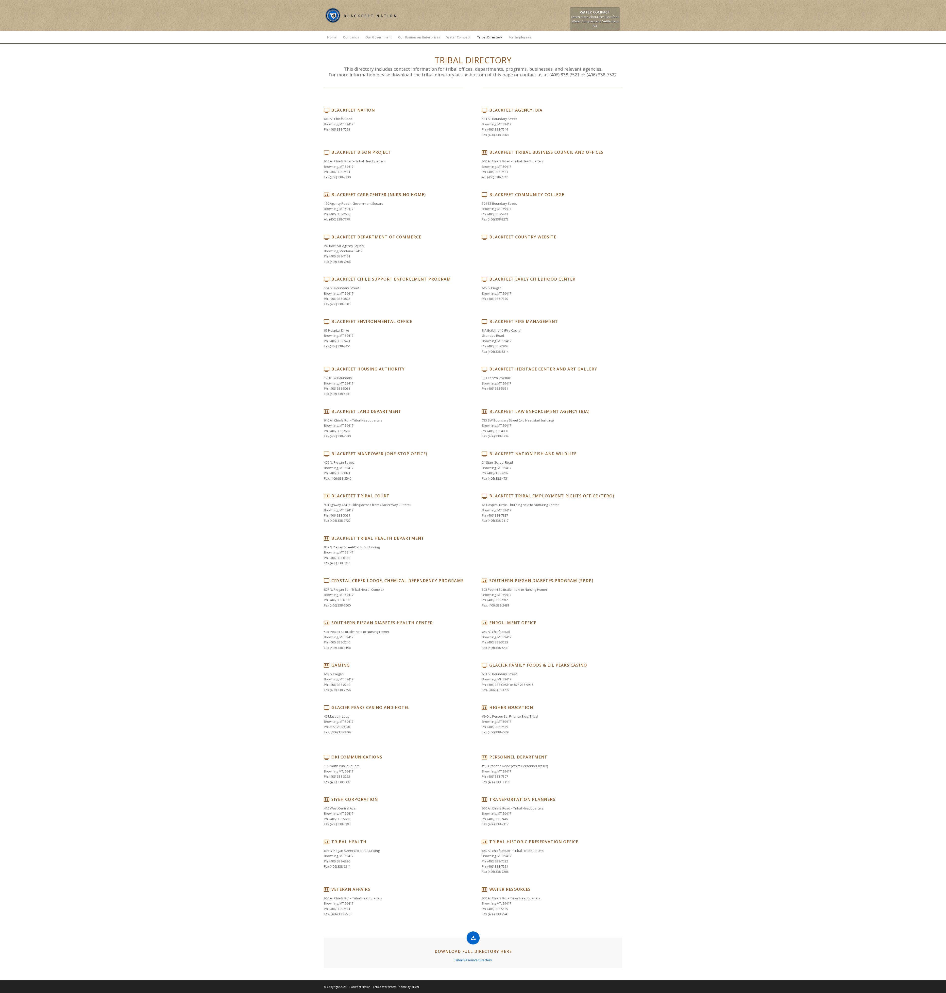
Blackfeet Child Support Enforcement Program (391, 279)
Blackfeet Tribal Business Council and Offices (546, 152)
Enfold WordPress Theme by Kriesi (396, 987)
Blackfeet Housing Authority (368, 369)
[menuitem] (332, 37)
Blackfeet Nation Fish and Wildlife (532, 453)
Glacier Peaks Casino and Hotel (370, 707)
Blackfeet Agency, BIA (515, 110)
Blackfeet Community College (526, 194)
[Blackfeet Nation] (361, 25)
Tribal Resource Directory (473, 960)
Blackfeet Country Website (522, 237)
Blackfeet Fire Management (523, 321)
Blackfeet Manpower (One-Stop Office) (379, 453)
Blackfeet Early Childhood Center (532, 279)
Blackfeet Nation (353, 110)
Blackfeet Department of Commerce (376, 237)
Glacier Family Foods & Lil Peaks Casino (538, 665)
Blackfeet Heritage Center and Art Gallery (543, 369)
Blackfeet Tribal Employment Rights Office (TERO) (551, 496)
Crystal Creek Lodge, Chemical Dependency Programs (397, 580)
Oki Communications (356, 757)
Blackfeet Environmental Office (371, 321)
